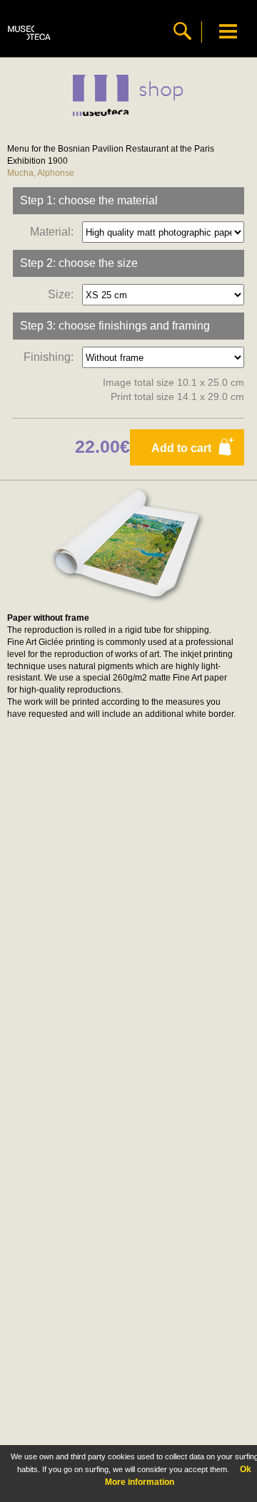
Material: (54, 232)
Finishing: (51, 357)
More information (139, 1482)
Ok (245, 1469)
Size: (63, 294)
